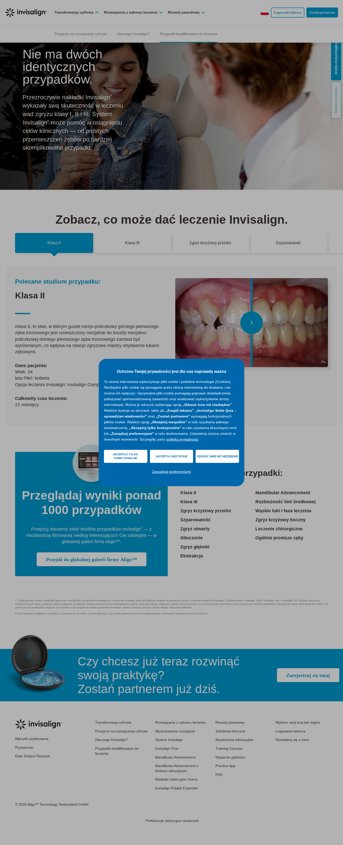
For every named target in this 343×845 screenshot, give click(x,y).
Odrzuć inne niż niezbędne (217, 456)
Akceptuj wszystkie (171, 456)
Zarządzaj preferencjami (171, 472)
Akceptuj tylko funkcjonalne (125, 456)
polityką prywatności (182, 439)
